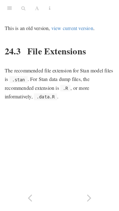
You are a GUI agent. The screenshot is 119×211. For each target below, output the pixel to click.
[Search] (23, 8)
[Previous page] (30, 197)
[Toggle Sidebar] (10, 8)
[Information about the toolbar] (49, 8)
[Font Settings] (37, 8)
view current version (72, 28)
